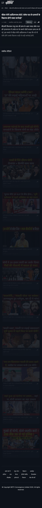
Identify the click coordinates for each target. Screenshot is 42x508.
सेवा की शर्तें (32, 477)
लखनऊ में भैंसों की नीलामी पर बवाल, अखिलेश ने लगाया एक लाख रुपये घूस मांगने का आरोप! (17, 284)
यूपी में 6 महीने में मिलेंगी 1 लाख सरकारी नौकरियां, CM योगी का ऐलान (17, 250)
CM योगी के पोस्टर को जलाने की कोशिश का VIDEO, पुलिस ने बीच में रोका (18, 80)
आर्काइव (32, 471)
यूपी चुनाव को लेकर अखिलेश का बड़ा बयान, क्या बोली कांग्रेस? (16, 216)
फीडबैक (9, 477)
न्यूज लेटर (16, 471)
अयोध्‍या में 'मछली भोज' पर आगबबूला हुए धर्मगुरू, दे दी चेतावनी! (18, 317)
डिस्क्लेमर (33, 474)
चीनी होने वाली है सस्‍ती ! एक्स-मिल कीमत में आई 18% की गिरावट (17, 148)
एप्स (11, 474)
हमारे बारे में (7, 471)
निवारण (24, 477)
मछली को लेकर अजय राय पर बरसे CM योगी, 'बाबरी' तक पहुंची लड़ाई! (17, 350)
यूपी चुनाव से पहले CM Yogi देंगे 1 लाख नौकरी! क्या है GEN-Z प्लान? (16, 182)
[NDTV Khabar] (10, 2)
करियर (4, 474)
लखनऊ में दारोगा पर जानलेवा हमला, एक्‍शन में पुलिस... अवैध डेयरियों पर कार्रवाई (17, 418)
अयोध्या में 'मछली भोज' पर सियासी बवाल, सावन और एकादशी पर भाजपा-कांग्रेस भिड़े (17, 384)
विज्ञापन (24, 471)
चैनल (16, 474)
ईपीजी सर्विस (24, 474)
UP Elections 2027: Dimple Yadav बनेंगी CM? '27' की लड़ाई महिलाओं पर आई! (18, 114)
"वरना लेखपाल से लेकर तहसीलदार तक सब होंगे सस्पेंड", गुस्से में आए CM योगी (18, 452)
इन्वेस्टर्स (16, 477)
